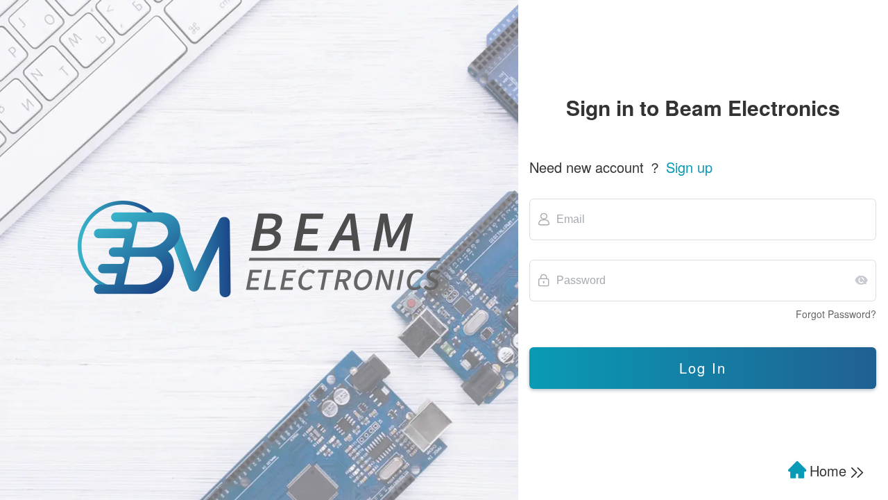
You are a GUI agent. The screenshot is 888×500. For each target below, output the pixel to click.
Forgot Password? (836, 313)
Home (830, 470)
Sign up (689, 167)
